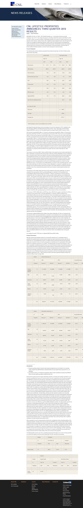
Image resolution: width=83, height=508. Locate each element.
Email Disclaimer (67, 495)
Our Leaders (14, 484)
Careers (50, 3)
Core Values (34, 484)
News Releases (57, 3)
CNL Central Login (67, 485)
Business (44, 3)
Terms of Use (66, 490)
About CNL (37, 3)
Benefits (34, 486)
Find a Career (35, 491)
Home (28, 33)
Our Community (14, 486)
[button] (71, 4)
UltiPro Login (66, 487)
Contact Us (66, 3)
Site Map (65, 489)
